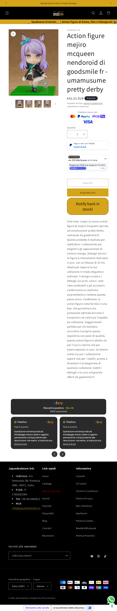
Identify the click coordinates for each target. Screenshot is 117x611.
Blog (44, 520)
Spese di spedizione (93, 103)
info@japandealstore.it (26, 508)
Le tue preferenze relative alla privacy (68, 608)
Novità (45, 498)
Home (45, 476)
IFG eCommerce (48, 598)
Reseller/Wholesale (86, 528)
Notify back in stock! (88, 206)
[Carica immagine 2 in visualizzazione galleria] (29, 104)
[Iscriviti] (66, 556)
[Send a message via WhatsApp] (111, 599)
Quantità (71, 127)
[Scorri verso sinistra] (12, 104)
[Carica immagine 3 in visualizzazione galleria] (38, 104)
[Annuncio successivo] (111, 3)
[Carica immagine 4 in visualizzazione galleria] (47, 104)
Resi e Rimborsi (84, 505)
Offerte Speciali (51, 491)
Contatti (46, 528)
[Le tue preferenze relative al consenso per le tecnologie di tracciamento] (112, 606)
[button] (7, 13)
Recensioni (48, 535)
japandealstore (22, 598)
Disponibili (48, 513)
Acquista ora (87, 192)
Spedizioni (81, 513)
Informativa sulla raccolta (37, 608)
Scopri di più (80, 147)
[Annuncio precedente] (6, 3)
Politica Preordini (85, 535)
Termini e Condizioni (87, 491)
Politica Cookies (84, 520)
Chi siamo (81, 483)
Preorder (47, 505)
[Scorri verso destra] (55, 104)
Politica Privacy (84, 498)
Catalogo (47, 483)
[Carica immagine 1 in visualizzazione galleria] (19, 104)
